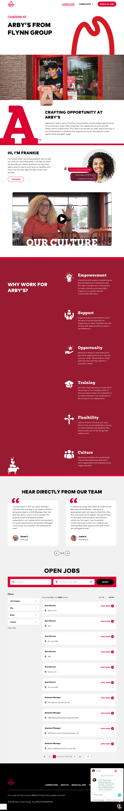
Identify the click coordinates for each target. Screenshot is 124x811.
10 (71, 757)
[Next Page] (74, 756)
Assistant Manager (53, 697)
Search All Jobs (78, 785)
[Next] (67, 553)
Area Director (50, 605)
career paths (85, 4)
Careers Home (51, 785)
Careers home (68, 4)
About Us (65, 785)
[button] (16, 179)
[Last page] (80, 756)
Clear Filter (12, 628)
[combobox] (73, 581)
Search (105, 582)
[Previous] (56, 553)
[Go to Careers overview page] (11, 4)
